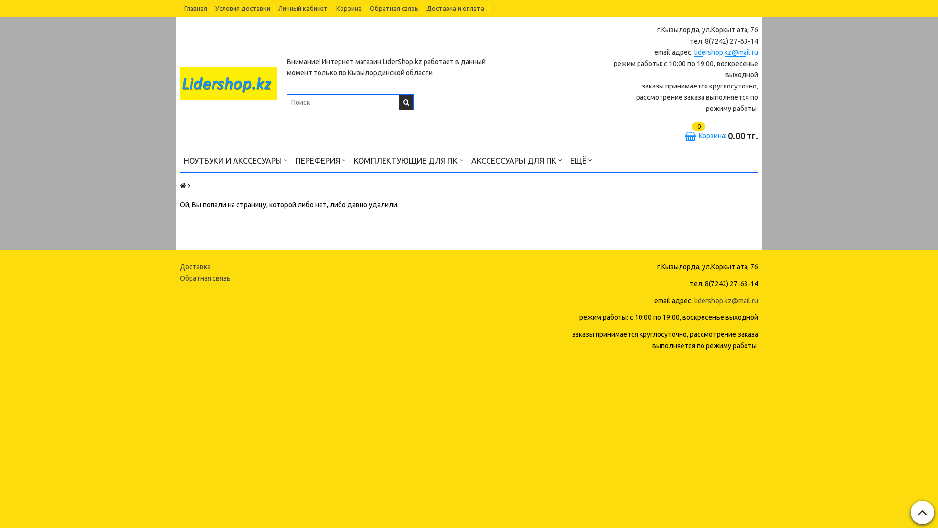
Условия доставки (242, 8)
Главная (195, 8)
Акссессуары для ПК (514, 160)
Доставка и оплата (455, 8)
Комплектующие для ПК (407, 160)
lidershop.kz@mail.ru (726, 52)
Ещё (578, 160)
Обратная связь (394, 8)
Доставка (195, 267)
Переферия (319, 160)
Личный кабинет (303, 8)
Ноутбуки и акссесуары (234, 160)
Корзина (349, 8)
